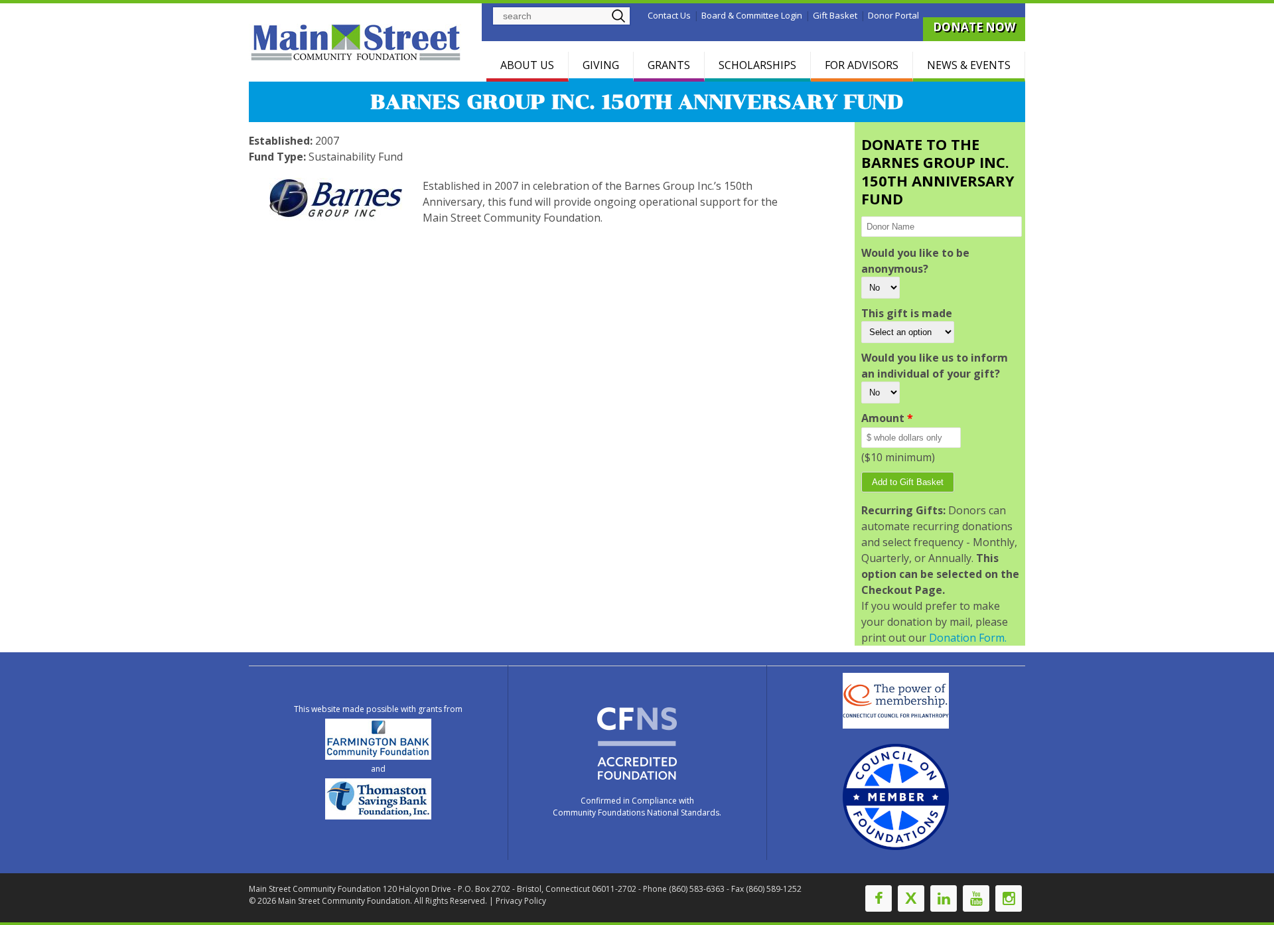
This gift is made (906, 313)
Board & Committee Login (751, 15)
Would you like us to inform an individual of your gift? (934, 365)
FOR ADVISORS (861, 65)
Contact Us (669, 15)
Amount (887, 418)
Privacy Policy (521, 900)
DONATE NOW (974, 27)
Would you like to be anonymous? (915, 261)
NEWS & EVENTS (969, 65)
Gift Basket (835, 15)
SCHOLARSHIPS (757, 65)
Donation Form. (968, 637)
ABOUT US (527, 65)
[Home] (357, 42)
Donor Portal (893, 15)
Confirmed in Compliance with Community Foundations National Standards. (637, 806)
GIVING (601, 65)
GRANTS (669, 65)
